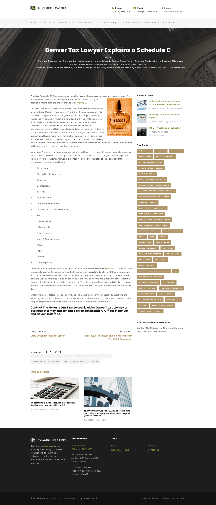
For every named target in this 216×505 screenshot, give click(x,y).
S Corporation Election (150, 299)
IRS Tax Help (144, 260)
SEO (77, 498)
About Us (152, 445)
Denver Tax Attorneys (115, 64)
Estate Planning (108, 22)
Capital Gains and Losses (150, 162)
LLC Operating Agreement (150, 277)
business (47, 446)
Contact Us (169, 22)
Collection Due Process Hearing (154, 185)
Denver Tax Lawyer (172, 231)
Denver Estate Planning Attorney (154, 220)
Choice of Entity (147, 174)
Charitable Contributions (151, 168)
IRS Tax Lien (160, 260)
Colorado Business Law (50, 61)
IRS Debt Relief (162, 242)
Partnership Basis (147, 288)
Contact (181, 498)
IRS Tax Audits (172, 254)
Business (165, 498)
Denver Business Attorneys (168, 61)
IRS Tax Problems (146, 265)
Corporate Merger (147, 202)
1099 (47, 139)
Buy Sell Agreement (165, 157)
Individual (153, 498)
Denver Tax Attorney (146, 67)
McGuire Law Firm (137, 64)
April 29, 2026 (158, 108)
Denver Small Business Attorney (86, 64)
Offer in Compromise (148, 282)
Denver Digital (90, 498)
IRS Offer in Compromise (150, 254)
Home (33, 22)
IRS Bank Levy (145, 242)
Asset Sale (160, 151)
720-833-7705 (77, 445)
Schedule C (80, 102)
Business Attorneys (119, 449)
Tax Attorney (173, 299)
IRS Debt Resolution (148, 248)
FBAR (152, 237)
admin (108, 57)
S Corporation (166, 294)
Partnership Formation (171, 288)
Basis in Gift (176, 151)
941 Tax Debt (144, 151)
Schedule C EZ (45, 146)
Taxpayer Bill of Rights (162, 305)
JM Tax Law (56, 498)
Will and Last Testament (150, 311)
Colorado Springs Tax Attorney (118, 61)
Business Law (85, 22)
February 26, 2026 (160, 132)
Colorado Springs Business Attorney (81, 61)
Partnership (169, 282)
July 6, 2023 (88, 420)
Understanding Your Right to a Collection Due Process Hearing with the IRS (52, 404)
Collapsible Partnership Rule (152, 179)
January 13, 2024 (37, 409)
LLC (175, 271)
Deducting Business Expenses (152, 208)
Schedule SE (112, 268)
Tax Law (48, 22)
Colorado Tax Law (144, 61)
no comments (177, 67)
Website (66, 498)
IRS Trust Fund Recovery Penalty (154, 271)
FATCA (142, 237)
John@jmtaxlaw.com (147, 11)
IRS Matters (65, 22)
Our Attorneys (130, 22)
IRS (173, 498)
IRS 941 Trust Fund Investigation (165, 128)
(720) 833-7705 (122, 11)
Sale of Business (146, 294)
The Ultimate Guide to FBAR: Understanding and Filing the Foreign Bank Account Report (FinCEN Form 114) (107, 413)
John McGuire (52, 409)
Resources (150, 22)
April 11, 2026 (158, 122)
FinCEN (163, 237)
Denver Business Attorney (120, 67)
